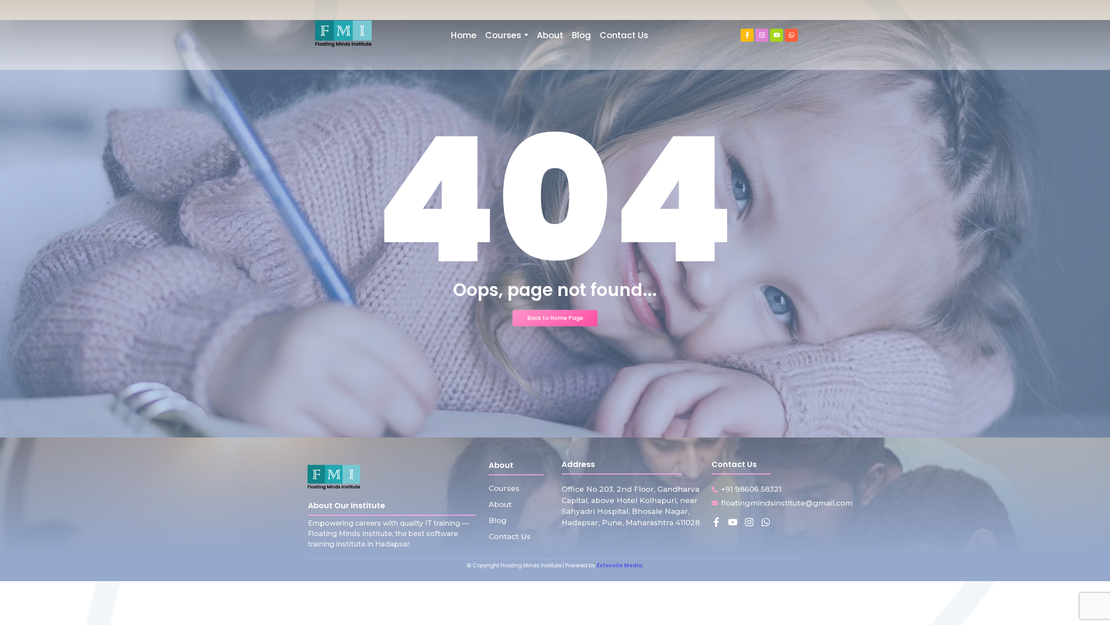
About (500, 504)
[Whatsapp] (791, 35)
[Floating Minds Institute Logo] (343, 34)
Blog (497, 520)
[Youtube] (776, 35)
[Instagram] (761, 35)
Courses (504, 488)
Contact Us (510, 536)
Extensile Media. (620, 565)
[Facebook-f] (747, 35)
